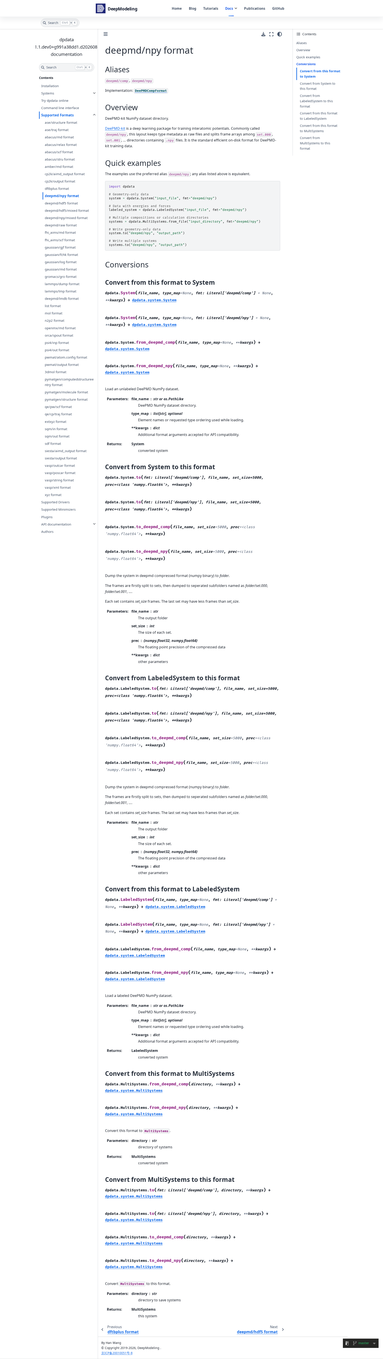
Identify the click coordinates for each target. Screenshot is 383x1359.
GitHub (278, 8)
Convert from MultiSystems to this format (315, 143)
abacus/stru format (60, 159)
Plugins (47, 516)
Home (177, 8)
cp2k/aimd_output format (65, 174)
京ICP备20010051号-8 (117, 1353)
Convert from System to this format (317, 86)
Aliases (301, 43)
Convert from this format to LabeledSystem (318, 116)
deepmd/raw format (61, 225)
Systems (47, 93)
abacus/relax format (61, 144)
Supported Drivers (55, 502)
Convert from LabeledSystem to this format (316, 101)
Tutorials (210, 8)
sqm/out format (57, 436)
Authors (47, 531)
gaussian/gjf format (60, 247)
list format (53, 306)
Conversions (306, 64)
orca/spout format (59, 335)
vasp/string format (59, 480)
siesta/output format (61, 458)
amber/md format (59, 166)
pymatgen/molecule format (66, 392)
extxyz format (55, 421)
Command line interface (60, 108)
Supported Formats (57, 115)
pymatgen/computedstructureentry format (69, 382)
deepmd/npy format (62, 196)
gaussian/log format (60, 262)
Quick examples (308, 57)
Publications (254, 8)
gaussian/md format (61, 269)
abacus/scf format (59, 151)
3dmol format (55, 372)
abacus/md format (59, 137)
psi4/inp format (57, 342)
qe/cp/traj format (58, 414)
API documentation (56, 524)
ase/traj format (56, 129)
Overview (303, 50)
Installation (50, 86)
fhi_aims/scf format (60, 239)
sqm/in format (56, 428)
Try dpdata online (54, 100)
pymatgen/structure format (66, 399)
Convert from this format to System (320, 73)
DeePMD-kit (115, 128)
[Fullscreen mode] (271, 34)
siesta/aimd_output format (65, 451)
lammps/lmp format (60, 291)
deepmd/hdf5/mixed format (67, 210)
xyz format (53, 494)
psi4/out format (57, 350)
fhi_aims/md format (60, 232)
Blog (192, 8)
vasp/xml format (58, 487)
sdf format (53, 443)
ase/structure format (61, 122)
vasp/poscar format (60, 473)
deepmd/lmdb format (62, 298)
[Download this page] (263, 34)
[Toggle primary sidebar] (106, 34)
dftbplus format (57, 188)
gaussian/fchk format (61, 254)
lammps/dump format (62, 284)
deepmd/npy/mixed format (66, 218)
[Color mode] (280, 34)
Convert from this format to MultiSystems (318, 128)
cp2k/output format (60, 181)
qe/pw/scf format (58, 406)
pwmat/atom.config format (66, 357)
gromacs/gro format (60, 276)
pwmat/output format (62, 364)
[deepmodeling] (117, 8)
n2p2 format (54, 320)
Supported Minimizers (58, 509)
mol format (53, 313)
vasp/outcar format (60, 465)
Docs (229, 8)
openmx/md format (60, 328)
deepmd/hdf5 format (61, 203)
